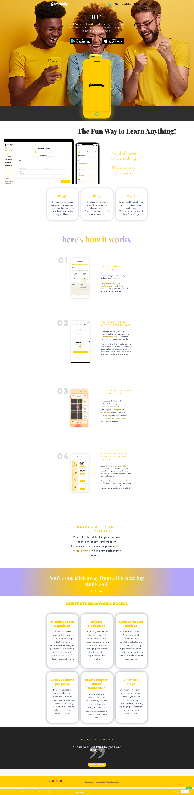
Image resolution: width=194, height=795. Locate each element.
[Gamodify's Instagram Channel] (57, 781)
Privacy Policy (100, 782)
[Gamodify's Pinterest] (61, 781)
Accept (185, 792)
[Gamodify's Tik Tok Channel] (49, 781)
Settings (175, 792)
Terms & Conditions (113, 782)
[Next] (182, 748)
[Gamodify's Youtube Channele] (53, 781)
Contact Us (89, 782)
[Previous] (11, 748)
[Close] (191, 791)
